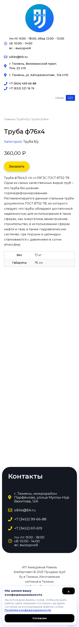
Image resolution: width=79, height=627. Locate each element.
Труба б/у (23, 119)
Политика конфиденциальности (28, 610)
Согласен (39, 618)
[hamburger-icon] (70, 98)
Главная (9, 119)
